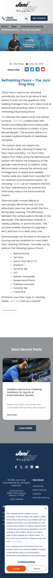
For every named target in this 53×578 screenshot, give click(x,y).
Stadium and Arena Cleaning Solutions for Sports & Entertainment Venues (24, 392)
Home (4, 26)
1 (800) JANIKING (11, 19)
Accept (16, 568)
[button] (26, 18)
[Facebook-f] (16, 467)
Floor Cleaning (9, 310)
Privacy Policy (16, 541)
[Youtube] (37, 467)
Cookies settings (26, 562)
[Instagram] (26, 467)
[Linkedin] (31, 467)
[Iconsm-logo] (21, 467)
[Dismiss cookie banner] (46, 508)
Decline (37, 568)
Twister (17, 183)
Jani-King (18, 121)
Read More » (12, 415)
